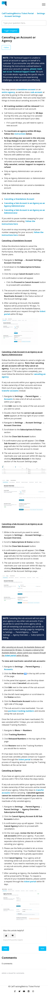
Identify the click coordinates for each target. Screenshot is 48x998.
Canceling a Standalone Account (19, 199)
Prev (5, 948)
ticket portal (24, 759)
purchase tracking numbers (21, 711)
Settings (41, 13)
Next (42, 948)
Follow (6, 47)
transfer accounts (10, 390)
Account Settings (13, 16)
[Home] (4, 3)
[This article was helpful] (6, 935)
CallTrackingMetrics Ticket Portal (18, 13)
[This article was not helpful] (13, 935)
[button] (43, 4)
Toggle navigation (10, 31)
